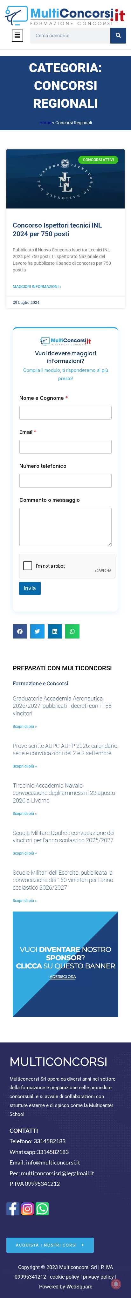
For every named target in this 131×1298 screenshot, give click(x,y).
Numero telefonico (42, 466)
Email (28, 432)
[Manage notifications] (116, 1284)
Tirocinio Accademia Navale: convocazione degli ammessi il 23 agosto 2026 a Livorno (64, 793)
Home (45, 122)
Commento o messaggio (49, 500)
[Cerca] (118, 36)
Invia (30, 588)
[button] (17, 36)
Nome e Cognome (43, 398)
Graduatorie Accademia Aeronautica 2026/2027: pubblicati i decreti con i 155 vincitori (62, 706)
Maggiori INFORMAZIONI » (37, 286)
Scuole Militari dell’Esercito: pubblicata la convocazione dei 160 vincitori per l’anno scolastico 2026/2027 (63, 880)
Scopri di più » (25, 726)
